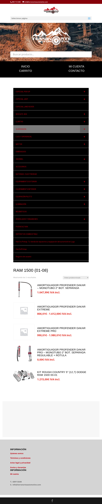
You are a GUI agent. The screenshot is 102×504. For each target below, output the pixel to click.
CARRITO (25, 70)
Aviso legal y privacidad (20, 463)
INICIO (25, 66)
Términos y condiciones (20, 458)
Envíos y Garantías (18, 467)
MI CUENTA (76, 66)
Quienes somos (16, 453)
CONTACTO (76, 70)
